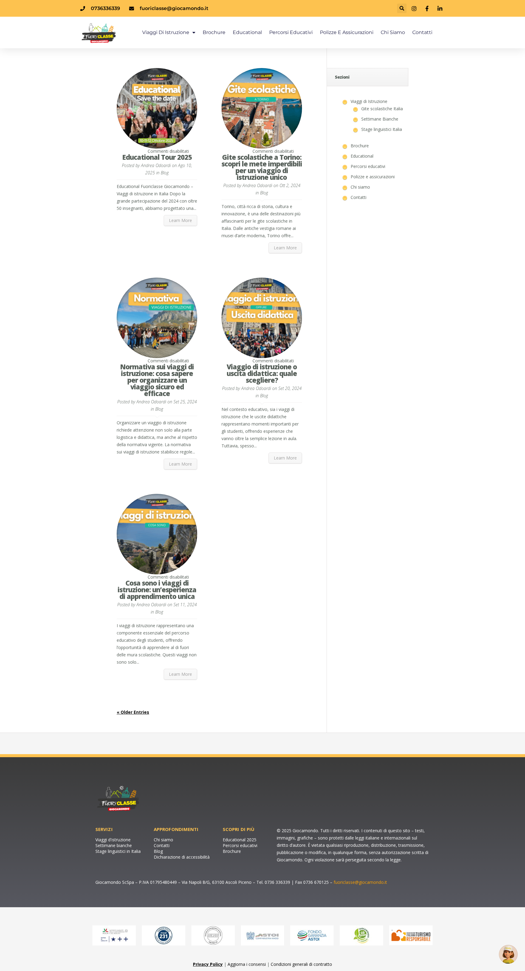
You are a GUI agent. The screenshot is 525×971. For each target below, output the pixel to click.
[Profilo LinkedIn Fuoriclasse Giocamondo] (440, 8)
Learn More (180, 220)
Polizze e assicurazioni (346, 32)
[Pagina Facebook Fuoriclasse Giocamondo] (428, 8)
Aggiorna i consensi (247, 964)
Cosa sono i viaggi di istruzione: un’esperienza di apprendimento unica (157, 589)
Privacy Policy (208, 964)
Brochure (214, 32)
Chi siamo (393, 32)
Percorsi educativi (291, 32)
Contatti (422, 32)
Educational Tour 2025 (157, 157)
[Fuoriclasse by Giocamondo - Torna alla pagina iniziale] (111, 32)
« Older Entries (133, 712)
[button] (402, 8)
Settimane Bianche (379, 119)
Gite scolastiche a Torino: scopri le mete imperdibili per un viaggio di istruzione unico (261, 167)
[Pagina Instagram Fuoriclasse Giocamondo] (414, 8)
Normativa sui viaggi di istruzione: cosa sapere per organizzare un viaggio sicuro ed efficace (157, 380)
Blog (165, 173)
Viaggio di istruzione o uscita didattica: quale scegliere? (262, 373)
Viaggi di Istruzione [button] (165, 32)
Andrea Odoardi (156, 165)
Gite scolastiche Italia (382, 108)
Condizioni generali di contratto (301, 964)
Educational (247, 32)
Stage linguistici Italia (381, 129)
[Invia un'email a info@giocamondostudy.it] (508, 954)
